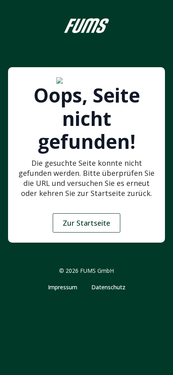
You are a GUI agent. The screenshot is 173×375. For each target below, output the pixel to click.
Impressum (62, 287)
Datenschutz (108, 287)
